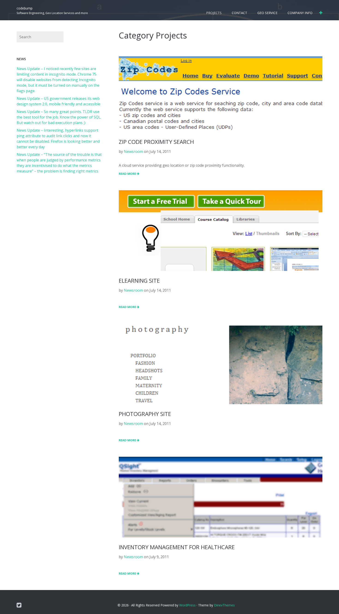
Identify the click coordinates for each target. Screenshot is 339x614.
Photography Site (145, 414)
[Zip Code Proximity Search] (221, 93)
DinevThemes (224, 605)
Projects (214, 13)
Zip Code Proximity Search (156, 141)
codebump (25, 8)
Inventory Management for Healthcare (177, 547)
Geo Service (267, 13)
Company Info (300, 13)
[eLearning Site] (221, 252)
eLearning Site (139, 280)
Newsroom (133, 151)
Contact (239, 13)
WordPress (187, 605)
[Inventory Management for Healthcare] (221, 527)
